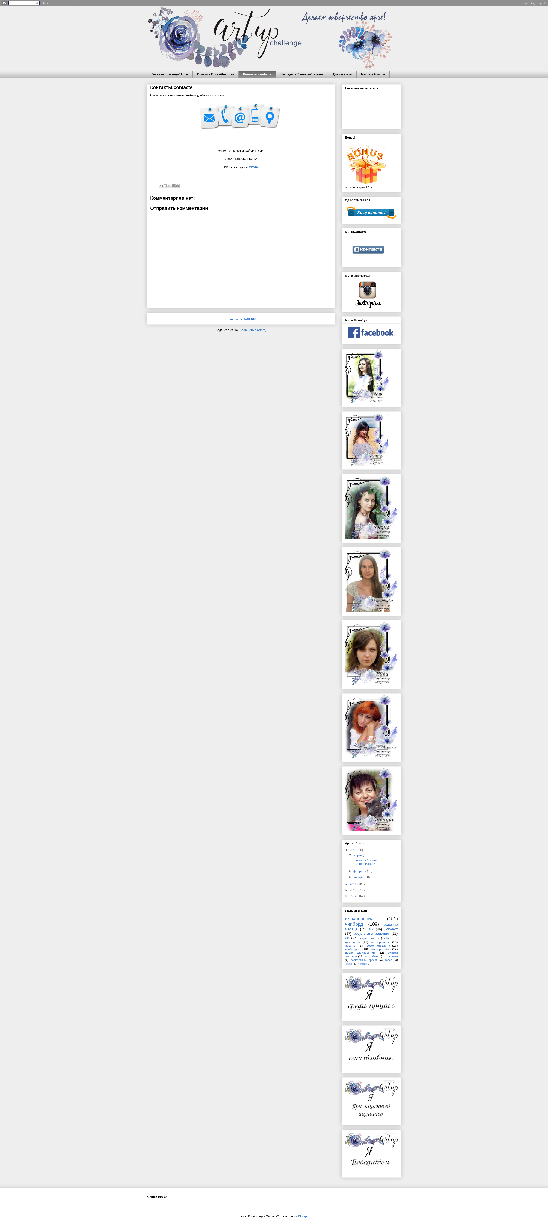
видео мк (367, 938)
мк (371, 929)
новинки (350, 945)
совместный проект (364, 960)
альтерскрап (380, 949)
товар (388, 960)
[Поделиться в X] (169, 186)
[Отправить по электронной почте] (161, 186)
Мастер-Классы (373, 74)
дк (347, 938)
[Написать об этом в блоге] (165, 186)
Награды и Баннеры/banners (302, 74)
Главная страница (241, 318)
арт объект (372, 956)
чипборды (352, 949)
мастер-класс (380, 942)
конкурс (349, 963)
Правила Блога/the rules (215, 74)
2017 (353, 890)
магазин (362, 963)
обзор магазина (378, 945)
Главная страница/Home (170, 74)
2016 (353, 895)
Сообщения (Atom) (253, 330)
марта (358, 855)
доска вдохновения (360, 952)
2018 (353, 884)
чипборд (354, 924)
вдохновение (359, 918)
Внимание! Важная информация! (366, 861)
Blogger (303, 1216)
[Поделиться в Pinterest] (177, 186)
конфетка (392, 956)
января (358, 877)
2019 (353, 850)
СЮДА (253, 167)
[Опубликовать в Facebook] (173, 186)
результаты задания (371, 933)
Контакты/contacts (257, 74)
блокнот (391, 929)
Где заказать (342, 74)
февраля (360, 871)
